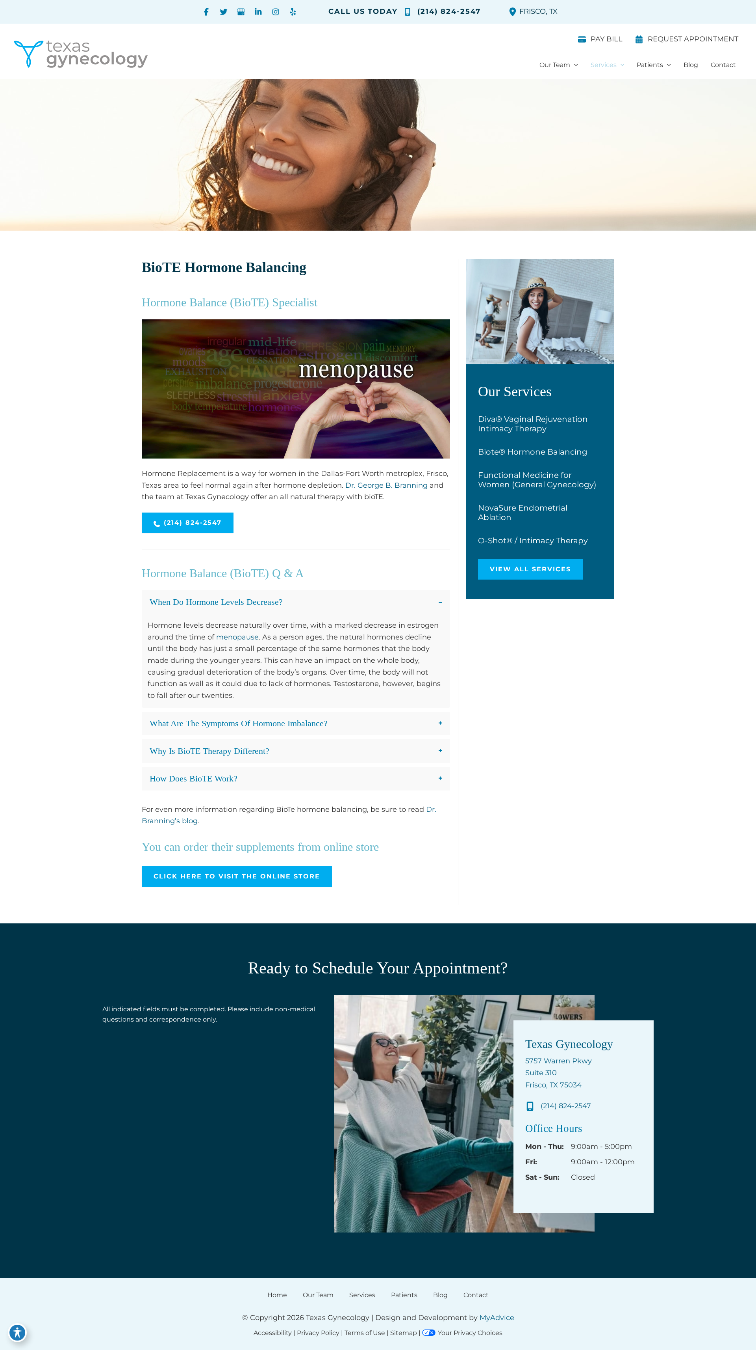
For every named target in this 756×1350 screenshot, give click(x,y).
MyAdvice (497, 1317)
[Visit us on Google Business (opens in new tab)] (241, 12)
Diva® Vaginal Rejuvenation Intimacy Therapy (533, 423)
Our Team (318, 1295)
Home (277, 1295)
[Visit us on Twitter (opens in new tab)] (224, 12)
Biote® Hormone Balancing (532, 452)
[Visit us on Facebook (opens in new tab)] (206, 12)
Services (362, 1295)
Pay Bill (607, 39)
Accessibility (273, 1333)
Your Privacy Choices (470, 1333)
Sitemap (403, 1333)
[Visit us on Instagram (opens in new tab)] (276, 12)
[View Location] (513, 12)
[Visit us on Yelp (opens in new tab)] (293, 12)
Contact (476, 1295)
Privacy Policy (318, 1333)
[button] (574, 65)
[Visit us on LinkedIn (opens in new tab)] (258, 12)
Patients (404, 1295)
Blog (440, 1295)
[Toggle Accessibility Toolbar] (17, 1332)
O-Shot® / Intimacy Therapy (533, 540)
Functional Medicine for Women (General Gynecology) (537, 479)
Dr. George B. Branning (386, 485)
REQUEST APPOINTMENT (693, 39)
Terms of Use (365, 1333)
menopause (237, 637)
